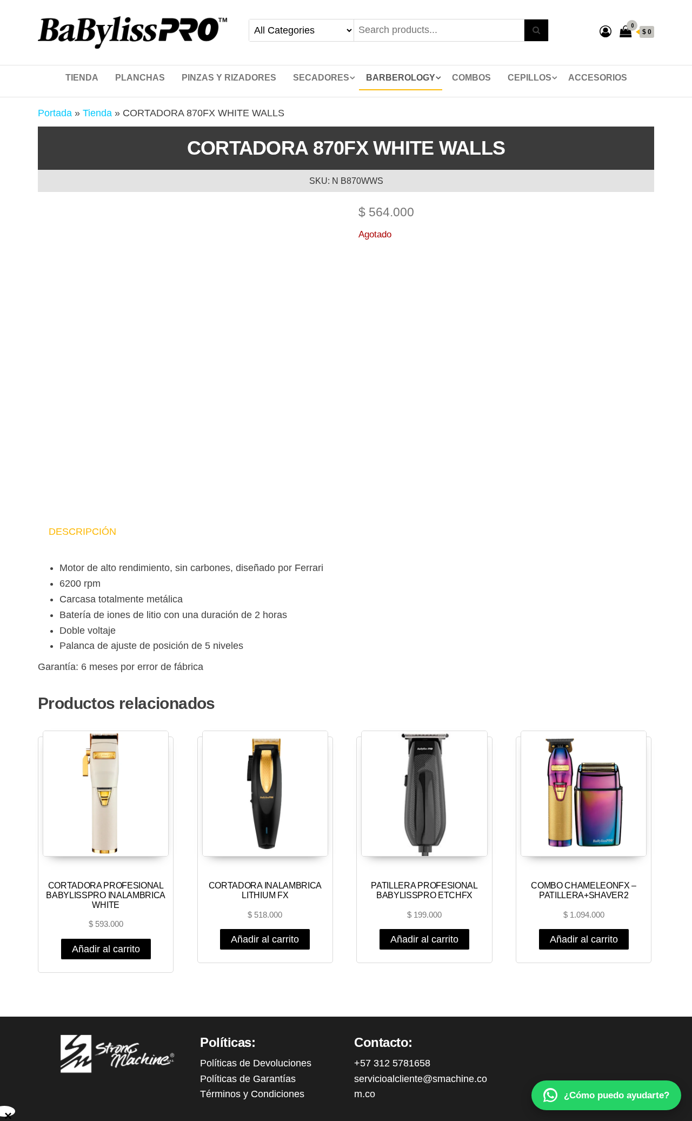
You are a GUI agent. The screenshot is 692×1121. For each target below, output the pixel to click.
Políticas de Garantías (248, 1078)
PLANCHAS (140, 77)
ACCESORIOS (597, 77)
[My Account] (605, 31)
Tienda (81, 77)
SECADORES (321, 77)
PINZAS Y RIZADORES (229, 77)
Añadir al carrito (106, 949)
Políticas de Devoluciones (255, 1063)
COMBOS (471, 77)
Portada (55, 113)
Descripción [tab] (82, 531)
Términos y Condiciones (252, 1094)
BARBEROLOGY (400, 77)
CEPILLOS (529, 77)
